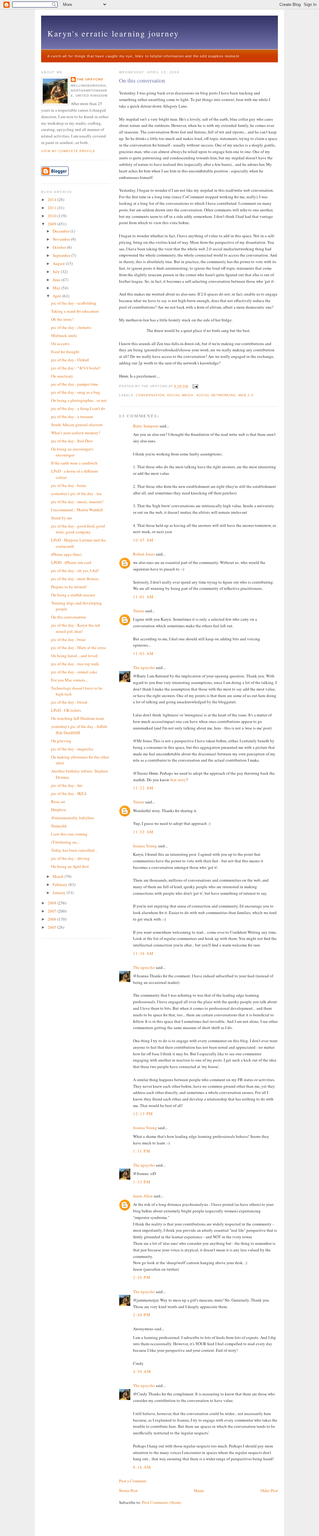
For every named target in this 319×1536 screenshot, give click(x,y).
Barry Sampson (146, 426)
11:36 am (143, 953)
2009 (52, 224)
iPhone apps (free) (66, 554)
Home (199, 1490)
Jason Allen (143, 1196)
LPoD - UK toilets (66, 710)
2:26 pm (141, 1277)
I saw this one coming (69, 834)
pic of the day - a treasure (72, 416)
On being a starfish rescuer (73, 595)
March (58, 876)
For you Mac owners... (69, 680)
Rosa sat (58, 801)
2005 (52, 927)
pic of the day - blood (69, 702)
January (60, 892)
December (61, 231)
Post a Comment (132, 1481)
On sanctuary (62, 376)
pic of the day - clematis (71, 327)
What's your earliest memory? (75, 433)
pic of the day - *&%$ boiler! (75, 368)
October (60, 247)
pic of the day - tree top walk (75, 664)
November (62, 239)
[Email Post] (194, 386)
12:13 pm (143, 1113)
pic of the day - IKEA (69, 793)
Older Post (269, 1490)
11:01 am (143, 596)
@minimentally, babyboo (72, 818)
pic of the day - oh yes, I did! (75, 570)
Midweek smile (64, 335)
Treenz (138, 611)
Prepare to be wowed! (69, 587)
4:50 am (142, 1371)
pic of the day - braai (68, 639)
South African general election (76, 424)
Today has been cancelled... (74, 850)
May (57, 288)
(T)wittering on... (65, 842)
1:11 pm (141, 1151)
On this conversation (142, 80)
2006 (52, 919)
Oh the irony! (62, 319)
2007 (52, 911)
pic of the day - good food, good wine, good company (78, 529)
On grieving (61, 741)
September (62, 255)
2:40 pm (141, 1314)
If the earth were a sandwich (74, 463)
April (57, 296)
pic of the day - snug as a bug (75, 392)
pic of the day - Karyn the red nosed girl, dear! (75, 628)
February (61, 884)
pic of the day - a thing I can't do (78, 408)
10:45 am (143, 540)
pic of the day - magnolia (72, 749)
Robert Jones (144, 554)
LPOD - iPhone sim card (71, 562)
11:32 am (143, 832)
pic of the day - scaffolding (73, 303)
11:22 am (143, 788)
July (57, 271)
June (57, 279)
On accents (60, 343)
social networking (216, 395)
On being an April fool (70, 866)
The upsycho (144, 667)
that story (178, 779)
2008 (52, 903)
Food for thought (65, 351)
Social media (180, 395)
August (59, 263)
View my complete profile (68, 151)
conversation (150, 395)
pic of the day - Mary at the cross (78, 647)
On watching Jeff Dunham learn (77, 718)
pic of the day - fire (67, 785)
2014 (52, 199)
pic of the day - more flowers (74, 578)
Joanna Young (145, 846)
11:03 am (143, 653)
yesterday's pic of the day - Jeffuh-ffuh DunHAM (79, 729)
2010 (52, 216)
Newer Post (128, 1490)
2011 (52, 207)
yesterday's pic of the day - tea (76, 493)
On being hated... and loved (74, 655)
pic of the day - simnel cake (74, 672)
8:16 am (142, 1467)
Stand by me (61, 518)
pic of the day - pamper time (74, 384)
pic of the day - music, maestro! (77, 501)
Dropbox (58, 809)
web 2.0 (245, 395)
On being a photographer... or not (79, 400)
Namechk (59, 826)
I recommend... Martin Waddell (77, 510)
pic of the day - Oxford (70, 360)
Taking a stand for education (75, 311)
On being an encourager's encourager (72, 452)
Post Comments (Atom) (161, 1502)
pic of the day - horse (68, 485)
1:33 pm (141, 1182)
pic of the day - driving (70, 858)
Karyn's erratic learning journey (113, 33)
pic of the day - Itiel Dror (72, 441)
